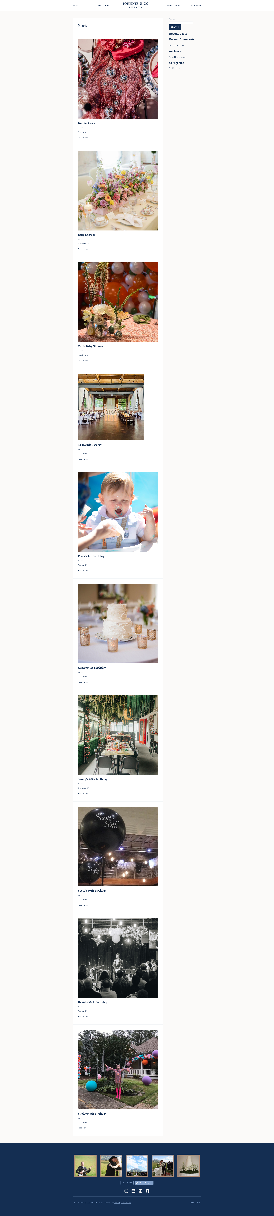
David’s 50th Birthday (92, 1002)
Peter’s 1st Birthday (91, 556)
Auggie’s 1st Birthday (92, 667)
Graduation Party (90, 444)
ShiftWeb (117, 1203)
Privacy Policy (126, 1203)
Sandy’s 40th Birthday (93, 779)
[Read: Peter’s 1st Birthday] (118, 512)
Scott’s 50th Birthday (92, 890)
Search (172, 19)
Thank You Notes (175, 5)
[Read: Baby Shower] (118, 191)
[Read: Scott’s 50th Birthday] (118, 846)
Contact (196, 5)
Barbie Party (86, 123)
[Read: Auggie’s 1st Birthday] (118, 623)
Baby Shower (86, 235)
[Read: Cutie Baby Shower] (118, 302)
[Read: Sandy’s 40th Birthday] (118, 735)
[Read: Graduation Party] (111, 407)
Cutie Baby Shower (90, 346)
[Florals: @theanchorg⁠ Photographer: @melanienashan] (85, 1166)
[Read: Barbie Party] (118, 79)
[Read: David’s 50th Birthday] (118, 958)
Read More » (83, 137)
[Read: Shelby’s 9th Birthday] (118, 1069)
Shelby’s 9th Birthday (92, 1113)
